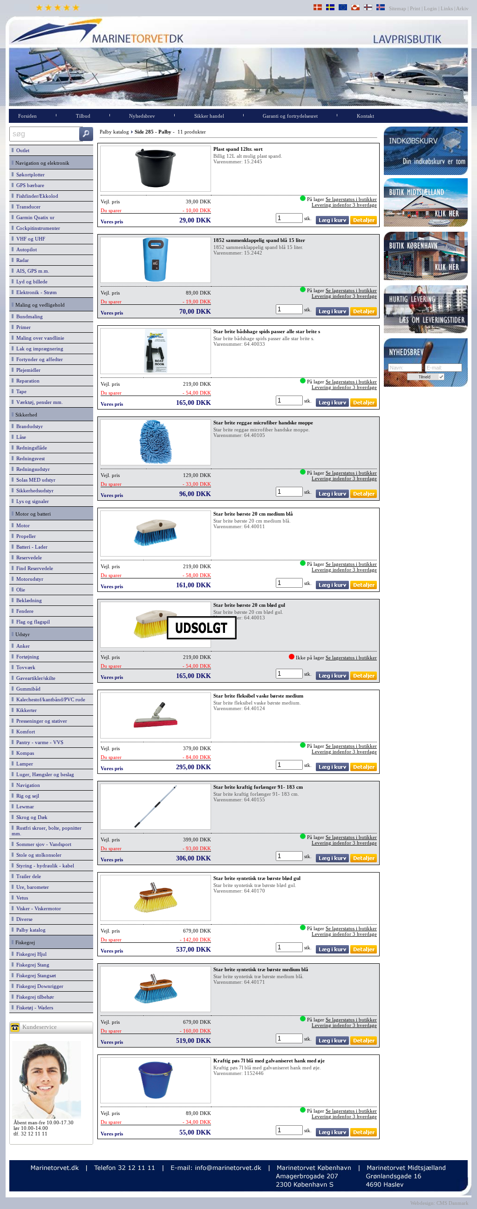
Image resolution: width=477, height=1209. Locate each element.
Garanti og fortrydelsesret (290, 116)
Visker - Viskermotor (37, 908)
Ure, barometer (31, 887)
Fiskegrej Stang (31, 964)
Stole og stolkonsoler (37, 855)
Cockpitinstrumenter (37, 228)
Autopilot (25, 249)
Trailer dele (27, 876)
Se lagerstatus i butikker (351, 199)
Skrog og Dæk (31, 817)
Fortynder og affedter (38, 359)
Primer (22, 327)
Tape (20, 391)
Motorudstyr (28, 579)
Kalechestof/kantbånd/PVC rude (49, 699)
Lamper (23, 763)
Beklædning (28, 600)
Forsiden (27, 116)
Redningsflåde (30, 447)
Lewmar (24, 806)
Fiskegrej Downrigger (38, 986)
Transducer (27, 206)
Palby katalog (30, 930)
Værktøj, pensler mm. (38, 402)
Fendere (24, 611)
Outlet (21, 150)
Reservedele (28, 557)
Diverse (23, 919)
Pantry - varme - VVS (38, 742)
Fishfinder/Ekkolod (36, 196)
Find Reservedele (33, 568)
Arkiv (462, 8)
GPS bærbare (29, 185)
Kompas (24, 753)
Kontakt (365, 116)
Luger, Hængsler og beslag (44, 774)
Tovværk (24, 667)
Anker (22, 646)
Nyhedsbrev (142, 116)
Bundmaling (28, 316)
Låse (20, 437)
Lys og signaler (31, 501)
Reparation (27, 380)
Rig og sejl (26, 796)
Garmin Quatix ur (34, 217)
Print (415, 8)
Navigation (27, 785)
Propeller (25, 536)
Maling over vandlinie (39, 338)
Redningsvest (29, 458)
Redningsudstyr (32, 469)
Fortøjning (26, 656)
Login (430, 8)
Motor (22, 525)
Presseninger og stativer (40, 721)
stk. (308, 218)
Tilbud (83, 116)
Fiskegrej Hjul (30, 954)
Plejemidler (27, 370)
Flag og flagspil (32, 622)
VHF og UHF (29, 239)
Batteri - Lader (31, 547)
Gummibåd (27, 689)
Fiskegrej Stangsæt (35, 975)
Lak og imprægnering (38, 348)
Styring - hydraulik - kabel (44, 865)
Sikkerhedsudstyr (34, 490)
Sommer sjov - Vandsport (42, 844)
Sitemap (398, 8)
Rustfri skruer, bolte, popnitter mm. (47, 830)
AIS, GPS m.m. (31, 271)
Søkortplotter (29, 174)
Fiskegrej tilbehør (34, 997)
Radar (21, 260)
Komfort (24, 731)
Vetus (21, 897)
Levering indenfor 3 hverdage (344, 205)
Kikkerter (25, 710)
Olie (19, 589)
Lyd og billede (31, 281)
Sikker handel (209, 116)
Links (446, 8)
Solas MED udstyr (34, 480)
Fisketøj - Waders (33, 1007)
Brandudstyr (28, 426)
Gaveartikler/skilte (34, 678)
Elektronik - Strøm (35, 292)
